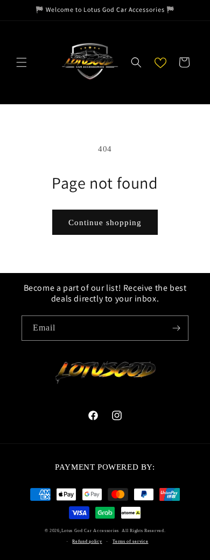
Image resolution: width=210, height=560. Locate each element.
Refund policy (87, 541)
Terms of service (130, 541)
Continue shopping (105, 222)
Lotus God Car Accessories (90, 530)
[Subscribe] (176, 328)
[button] (21, 62)
